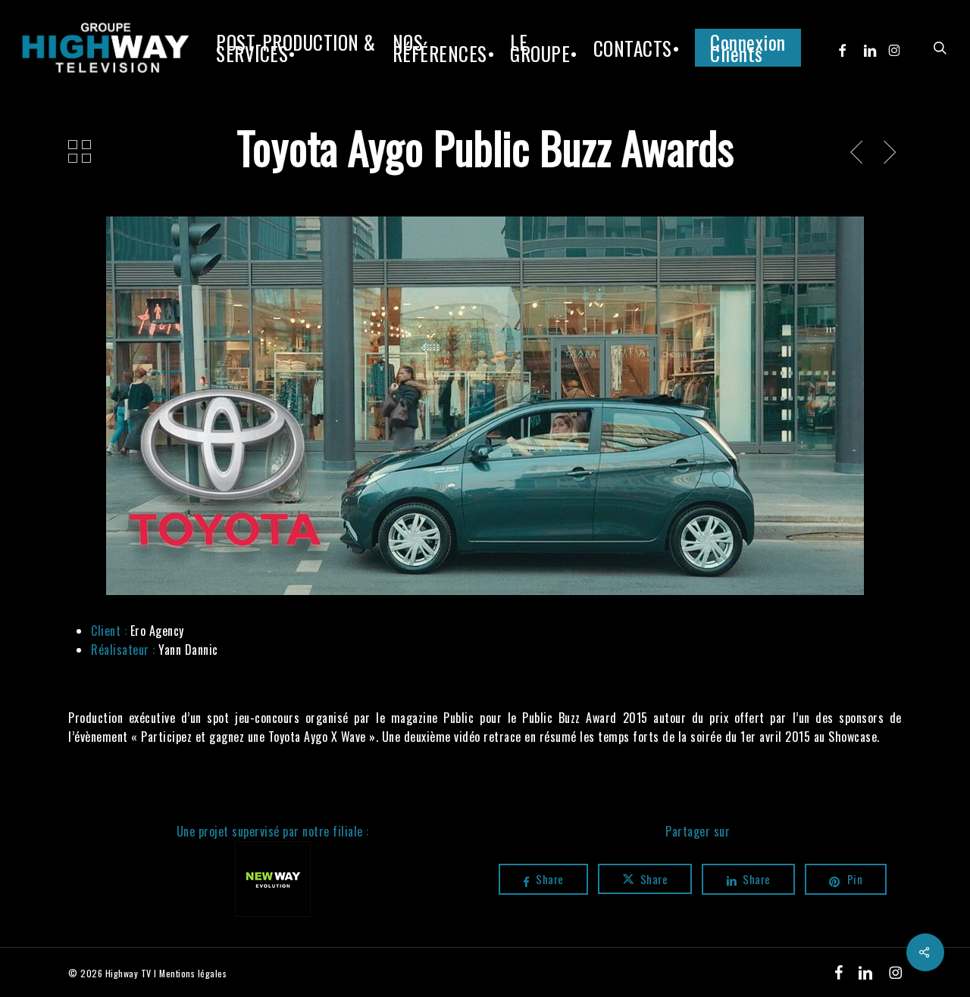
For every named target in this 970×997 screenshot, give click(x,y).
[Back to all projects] (80, 151)
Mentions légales (193, 973)
